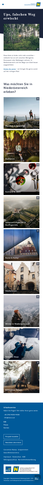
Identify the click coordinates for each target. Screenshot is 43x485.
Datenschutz (16, 457)
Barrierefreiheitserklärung (27, 459)
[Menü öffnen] (3, 4)
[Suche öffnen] (10, 4)
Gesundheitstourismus (11, 452)
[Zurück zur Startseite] (32, 4)
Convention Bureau (10, 450)
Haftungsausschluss (10, 459)
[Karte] (6, 4)
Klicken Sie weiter (10, 69)
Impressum (7, 457)
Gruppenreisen (23, 450)
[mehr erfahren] (21, 113)
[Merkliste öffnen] (8, 4)
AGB (23, 457)
